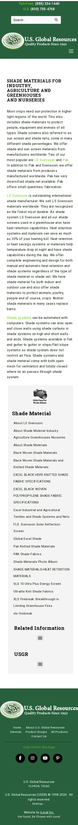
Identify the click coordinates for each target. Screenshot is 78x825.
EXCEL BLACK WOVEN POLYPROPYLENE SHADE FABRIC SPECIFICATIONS (38, 495)
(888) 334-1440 (47, 4)
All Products (59, 731)
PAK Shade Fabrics (27, 554)
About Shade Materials (30, 445)
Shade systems (19, 318)
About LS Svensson (28, 423)
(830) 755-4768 (43, 9)
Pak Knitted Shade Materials (34, 546)
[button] (40, 638)
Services (15, 731)
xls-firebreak (23, 613)
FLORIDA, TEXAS (39, 786)
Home (17, 727)
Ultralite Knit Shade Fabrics (33, 591)
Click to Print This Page (39, 747)
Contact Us (39, 736)
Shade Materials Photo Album (35, 562)
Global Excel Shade (28, 539)
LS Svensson (44, 160)
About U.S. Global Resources (45, 727)
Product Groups (36, 731)
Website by (39, 812)
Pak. (66, 160)
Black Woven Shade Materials (35, 453)
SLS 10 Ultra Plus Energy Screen (37, 584)
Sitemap (37, 803)
